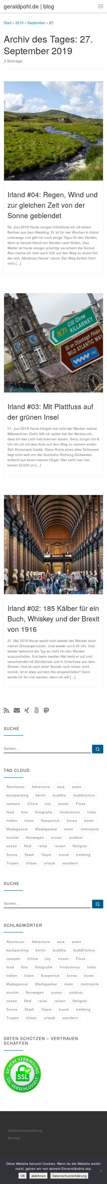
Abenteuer (15, 787)
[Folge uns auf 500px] (36, 710)
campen (13, 804)
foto (24, 812)
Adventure (41, 787)
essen (63, 804)
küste (89, 821)
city (48, 804)
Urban (31, 863)
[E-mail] (17, 710)
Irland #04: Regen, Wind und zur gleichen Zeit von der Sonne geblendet (52, 204)
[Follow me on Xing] (26, 710)
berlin (41, 795)
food (10, 812)
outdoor (76, 837)
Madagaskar (46, 829)
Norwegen (35, 837)
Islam (29, 821)
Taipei (46, 855)
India (91, 812)
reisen (60, 846)
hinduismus (70, 812)
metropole (90, 829)
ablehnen (38, 1176)
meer (69, 829)
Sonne (12, 855)
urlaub (49, 863)
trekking (83, 855)
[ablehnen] (100, 1170)
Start (7, 22)
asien (77, 787)
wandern (70, 863)
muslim (12, 837)
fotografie (44, 812)
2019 (19, 22)
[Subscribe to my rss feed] (6, 710)
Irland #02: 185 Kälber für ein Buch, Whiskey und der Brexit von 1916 (53, 618)
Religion (80, 846)
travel (64, 855)
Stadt (29, 855)
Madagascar (17, 829)
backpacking (17, 795)
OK (22, 1176)
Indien (11, 821)
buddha (59, 795)
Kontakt (14, 1137)
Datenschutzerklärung (25, 1130)
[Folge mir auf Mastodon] (46, 710)
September (36, 22)
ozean (11, 846)
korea (72, 821)
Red (27, 846)
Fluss (81, 804)
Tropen (12, 863)
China (32, 804)
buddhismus (84, 795)
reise (42, 846)
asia (61, 787)
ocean (56, 837)
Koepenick (50, 821)
